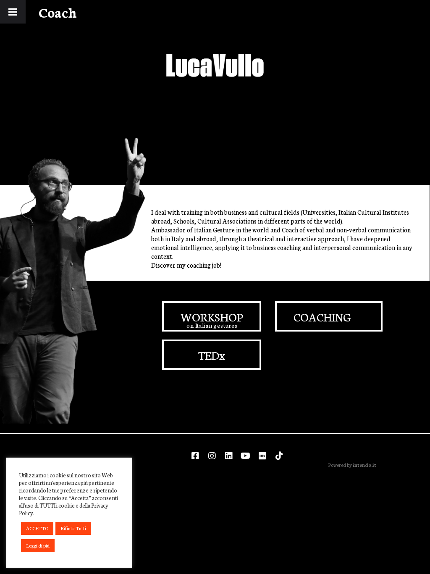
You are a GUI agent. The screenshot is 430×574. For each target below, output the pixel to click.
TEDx (211, 355)
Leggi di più (38, 545)
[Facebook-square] (195, 456)
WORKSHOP (212, 316)
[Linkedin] (228, 456)
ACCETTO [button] (37, 528)
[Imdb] (262, 456)
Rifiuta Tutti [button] (73, 528)
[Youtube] (245, 456)
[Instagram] (212, 456)
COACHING (322, 316)
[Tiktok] (279, 456)
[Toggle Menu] (13, 12)
